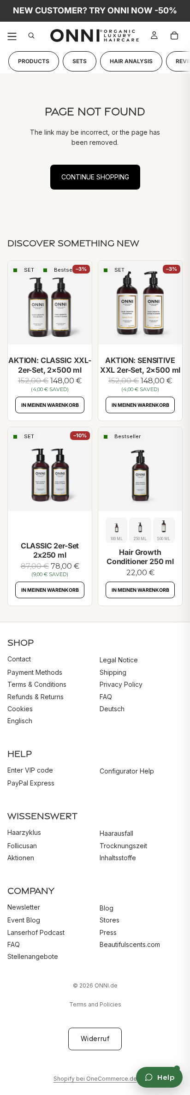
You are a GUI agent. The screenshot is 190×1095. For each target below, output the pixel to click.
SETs (79, 61)
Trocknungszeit (123, 846)
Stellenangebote (32, 956)
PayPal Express (30, 783)
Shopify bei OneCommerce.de (95, 1078)
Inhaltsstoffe (118, 858)
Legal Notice (119, 660)
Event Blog (23, 920)
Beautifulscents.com (130, 944)
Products (33, 61)
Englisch (19, 721)
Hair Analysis (131, 61)
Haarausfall (116, 833)
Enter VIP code (30, 770)
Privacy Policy (121, 684)
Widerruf (95, 1038)
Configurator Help (127, 771)
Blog (106, 908)
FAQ (106, 696)
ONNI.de (106, 985)
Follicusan (22, 846)
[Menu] (12, 36)
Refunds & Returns (35, 696)
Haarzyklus (24, 832)
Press (108, 932)
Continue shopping (95, 177)
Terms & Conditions (36, 684)
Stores (109, 920)
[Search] (34, 35)
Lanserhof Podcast (36, 932)
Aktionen (20, 858)
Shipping (113, 672)
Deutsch (112, 709)
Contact (19, 659)
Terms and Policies (95, 1004)
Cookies (20, 709)
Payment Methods (34, 672)
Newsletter (23, 907)
